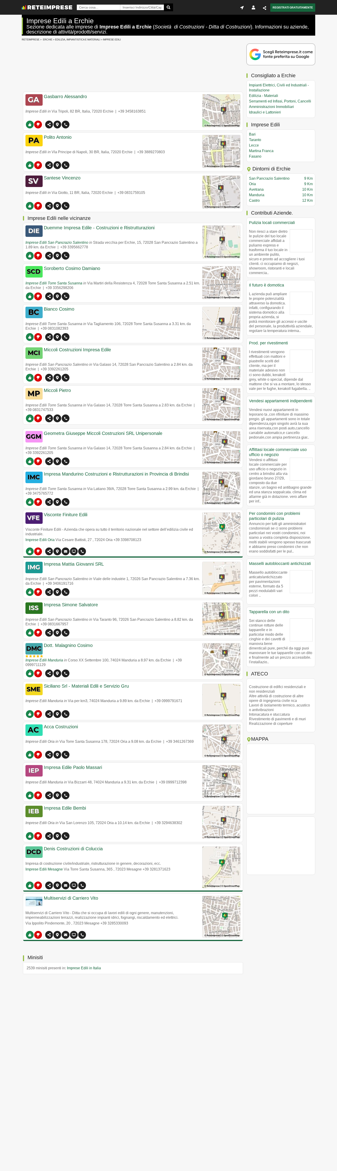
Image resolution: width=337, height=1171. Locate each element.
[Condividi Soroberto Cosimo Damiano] (49, 296)
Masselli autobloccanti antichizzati (280, 563)
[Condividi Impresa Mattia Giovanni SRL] (49, 592)
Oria (281, 184)
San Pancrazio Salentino (281, 178)
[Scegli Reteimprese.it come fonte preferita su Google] (280, 54)
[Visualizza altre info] (74, 551)
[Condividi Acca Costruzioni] (49, 755)
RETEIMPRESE (30, 39)
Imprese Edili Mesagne (44, 869)
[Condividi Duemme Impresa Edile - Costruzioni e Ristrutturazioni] (49, 256)
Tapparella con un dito (269, 612)
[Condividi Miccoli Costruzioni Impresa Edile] (49, 378)
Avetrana (281, 189)
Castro (281, 200)
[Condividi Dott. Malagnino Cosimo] (49, 673)
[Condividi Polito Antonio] (49, 165)
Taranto (255, 140)
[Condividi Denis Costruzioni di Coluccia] (49, 885)
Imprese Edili (112, 39)
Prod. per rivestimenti (268, 343)
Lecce (254, 145)
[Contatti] (65, 551)
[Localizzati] (242, 7)
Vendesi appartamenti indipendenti (280, 401)
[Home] (47, 7)
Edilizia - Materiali (263, 96)
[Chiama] (65, 124)
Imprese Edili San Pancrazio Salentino (56, 242)
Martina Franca (261, 151)
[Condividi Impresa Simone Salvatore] (49, 633)
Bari (252, 134)
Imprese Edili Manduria (44, 660)
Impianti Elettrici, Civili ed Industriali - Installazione (279, 87)
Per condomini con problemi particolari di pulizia (274, 516)
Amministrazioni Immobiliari (271, 107)
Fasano (255, 156)
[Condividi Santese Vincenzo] (49, 206)
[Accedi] (253, 7)
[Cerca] (168, 7)
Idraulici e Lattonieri (265, 112)
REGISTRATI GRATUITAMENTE (293, 7)
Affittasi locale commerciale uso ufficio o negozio (278, 452)
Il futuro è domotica (266, 285)
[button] (57, 124)
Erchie (47, 39)
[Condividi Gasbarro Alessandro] (49, 124)
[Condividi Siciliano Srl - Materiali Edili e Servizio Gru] (49, 714)
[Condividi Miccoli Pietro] (49, 418)
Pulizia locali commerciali (272, 222)
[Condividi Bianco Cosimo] (49, 337)
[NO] (38, 124)
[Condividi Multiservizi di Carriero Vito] (49, 935)
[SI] (30, 124)
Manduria (281, 195)
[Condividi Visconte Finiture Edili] (49, 551)
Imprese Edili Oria (40, 540)
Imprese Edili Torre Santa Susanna (53, 283)
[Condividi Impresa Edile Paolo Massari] (49, 795)
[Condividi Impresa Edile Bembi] (49, 836)
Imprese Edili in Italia (84, 968)
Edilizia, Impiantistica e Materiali (77, 39)
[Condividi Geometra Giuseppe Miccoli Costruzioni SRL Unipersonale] (49, 461)
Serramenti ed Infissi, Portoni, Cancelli (280, 101)
